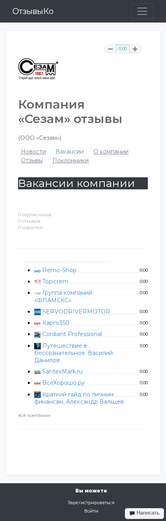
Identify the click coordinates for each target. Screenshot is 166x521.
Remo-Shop (59, 270)
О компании (111, 151)
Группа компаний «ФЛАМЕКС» (63, 296)
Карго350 (55, 322)
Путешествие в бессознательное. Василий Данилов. (73, 353)
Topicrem (55, 281)
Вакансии (70, 151)
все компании (34, 415)
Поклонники (70, 160)
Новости (33, 151)
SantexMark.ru (62, 371)
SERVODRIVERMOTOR (76, 311)
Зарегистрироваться (91, 502)
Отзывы (32, 160)
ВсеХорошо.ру (63, 382)
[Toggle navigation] (142, 11)
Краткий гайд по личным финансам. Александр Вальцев (79, 398)
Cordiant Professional (72, 334)
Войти (91, 511)
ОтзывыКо (33, 11)
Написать (147, 513)
